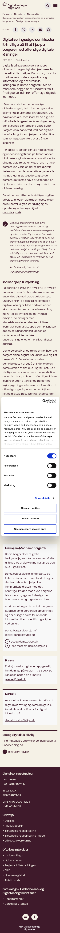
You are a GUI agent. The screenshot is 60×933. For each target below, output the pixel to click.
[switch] (51, 465)
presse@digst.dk (15, 679)
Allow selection (30, 518)
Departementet (14, 899)
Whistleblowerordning (18, 840)
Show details (42, 498)
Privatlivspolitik (14, 826)
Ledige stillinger (14, 855)
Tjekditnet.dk (12, 880)
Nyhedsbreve (13, 860)
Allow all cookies (30, 508)
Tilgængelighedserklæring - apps (25, 836)
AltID (7, 870)
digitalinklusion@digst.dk (20, 720)
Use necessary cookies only (30, 529)
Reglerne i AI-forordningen (20, 865)
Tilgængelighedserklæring (20, 831)
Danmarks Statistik (16, 904)
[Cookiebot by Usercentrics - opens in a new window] (42, 401)
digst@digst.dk (12, 795)
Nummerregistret (15, 875)
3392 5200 (9, 790)
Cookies (10, 821)
